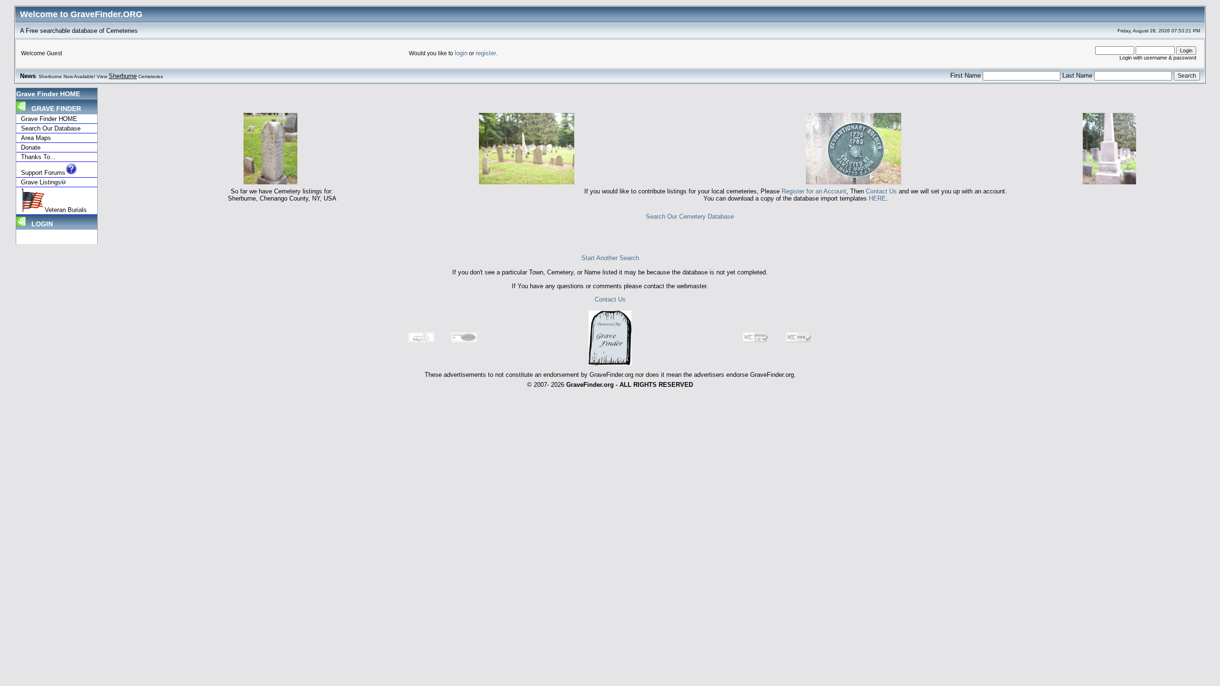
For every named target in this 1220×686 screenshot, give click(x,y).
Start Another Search (610, 258)
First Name (966, 75)
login (461, 53)
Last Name (1078, 75)
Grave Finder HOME (48, 94)
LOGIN (39, 224)
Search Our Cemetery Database (690, 216)
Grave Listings (41, 182)
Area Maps (36, 137)
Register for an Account (814, 191)
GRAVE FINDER (53, 108)
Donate (31, 147)
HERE (877, 198)
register (486, 53)
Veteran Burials (66, 209)
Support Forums (43, 172)
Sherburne (123, 76)
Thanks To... (38, 157)
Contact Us (881, 191)
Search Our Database (51, 128)
